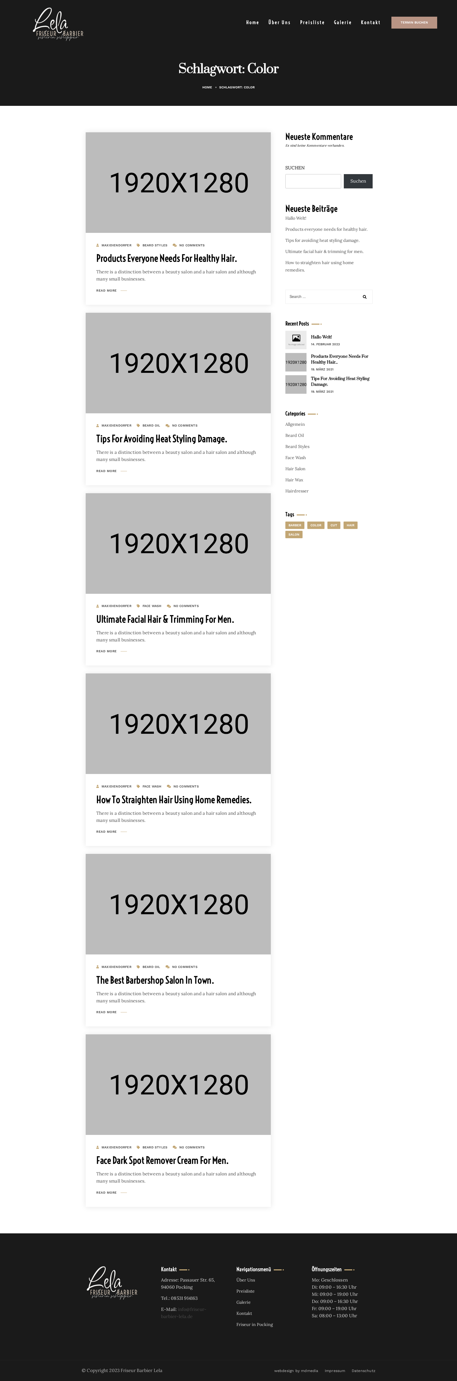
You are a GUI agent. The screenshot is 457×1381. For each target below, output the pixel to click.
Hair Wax (294, 479)
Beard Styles (155, 245)
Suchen (295, 168)
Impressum (335, 1371)
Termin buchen (414, 22)
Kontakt (371, 22)
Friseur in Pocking (254, 1324)
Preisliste (312, 22)
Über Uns (279, 22)
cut (334, 525)
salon (294, 534)
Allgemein (295, 424)
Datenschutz (363, 1371)
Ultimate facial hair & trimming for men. (165, 619)
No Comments (192, 245)
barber (295, 525)
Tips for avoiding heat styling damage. (161, 439)
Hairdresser (297, 490)
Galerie (343, 22)
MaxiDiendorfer (116, 245)
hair (350, 525)
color (315, 525)
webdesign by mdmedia (296, 1371)
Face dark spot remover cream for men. (162, 1160)
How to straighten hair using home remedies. (174, 799)
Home (252, 22)
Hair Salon (295, 468)
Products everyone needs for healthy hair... (339, 359)
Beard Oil (151, 425)
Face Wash (152, 606)
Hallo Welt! (295, 218)
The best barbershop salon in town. (155, 980)
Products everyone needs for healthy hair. (166, 258)
